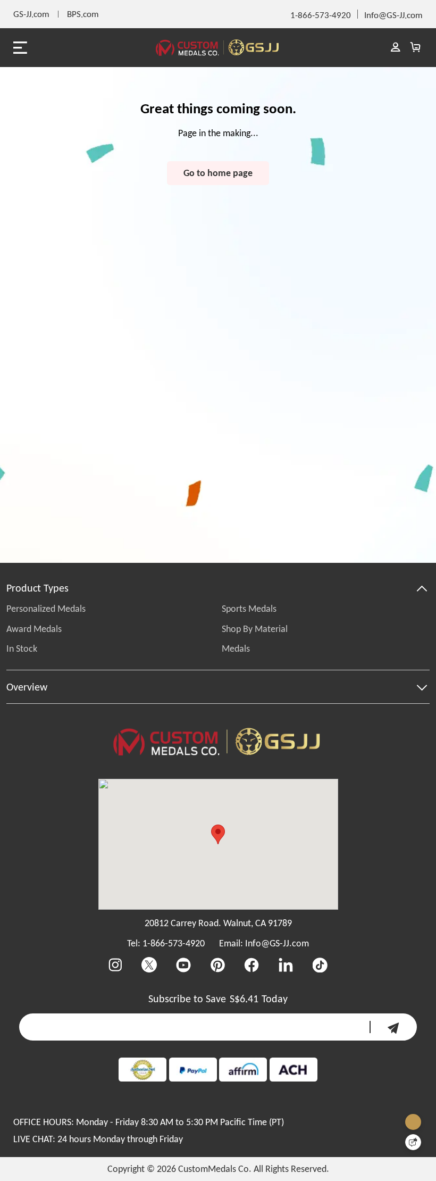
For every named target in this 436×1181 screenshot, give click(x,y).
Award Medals (34, 629)
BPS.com (83, 14)
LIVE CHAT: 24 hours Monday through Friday (98, 1139)
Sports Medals (249, 608)
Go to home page (218, 173)
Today (275, 998)
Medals (236, 648)
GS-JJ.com (31, 14)
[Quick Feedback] (413, 1142)
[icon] (393, 1027)
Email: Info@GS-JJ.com (264, 943)
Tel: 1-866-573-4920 (166, 943)
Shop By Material (255, 629)
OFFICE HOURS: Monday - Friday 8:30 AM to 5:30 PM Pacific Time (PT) (148, 1122)
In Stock (21, 648)
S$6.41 (244, 998)
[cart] (415, 47)
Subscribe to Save (187, 998)
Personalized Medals (46, 608)
